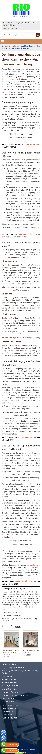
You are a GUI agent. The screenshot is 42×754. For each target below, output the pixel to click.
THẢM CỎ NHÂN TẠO (9, 708)
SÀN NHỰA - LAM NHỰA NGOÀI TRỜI (15, 695)
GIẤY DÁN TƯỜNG (8, 699)
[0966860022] (3, 744)
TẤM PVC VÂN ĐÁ (8, 702)
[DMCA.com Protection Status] (21, 753)
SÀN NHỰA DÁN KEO (9, 689)
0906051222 (16, 612)
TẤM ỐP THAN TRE (28, 651)
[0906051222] (3, 750)
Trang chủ (6, 46)
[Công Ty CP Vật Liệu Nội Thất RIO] (21, 10)
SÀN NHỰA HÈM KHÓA (10, 692)
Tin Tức (13, 46)
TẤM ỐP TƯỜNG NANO (10, 705)
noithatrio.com (7, 537)
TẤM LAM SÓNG (7, 711)
